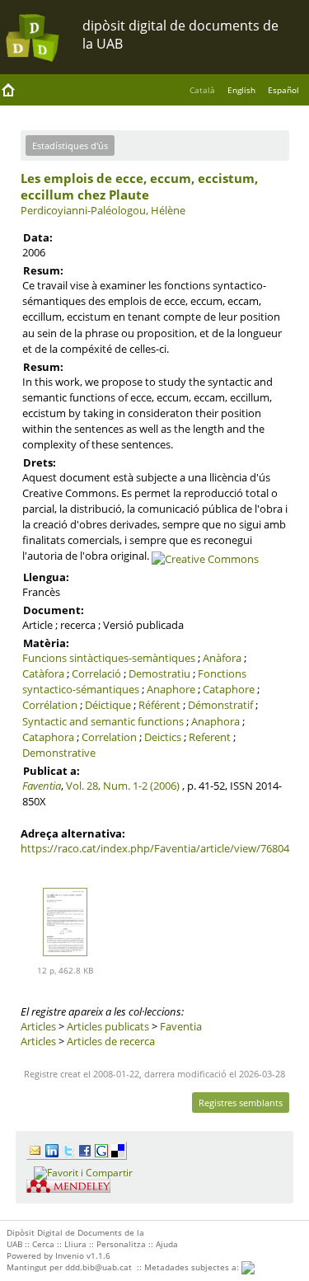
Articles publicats (108, 1026)
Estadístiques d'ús (70, 145)
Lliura (75, 1244)
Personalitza (121, 1244)
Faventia (41, 785)
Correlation (109, 737)
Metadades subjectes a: (192, 1267)
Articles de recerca (111, 1041)
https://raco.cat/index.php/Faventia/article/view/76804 (155, 848)
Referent (210, 737)
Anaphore (171, 689)
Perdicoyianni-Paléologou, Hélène (103, 210)
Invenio (69, 1255)
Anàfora (222, 657)
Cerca (43, 1244)
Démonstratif (220, 704)
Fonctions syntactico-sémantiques (134, 681)
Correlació (96, 673)
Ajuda (167, 1244)
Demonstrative (59, 752)
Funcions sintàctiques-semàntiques (108, 657)
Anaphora (215, 721)
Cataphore (229, 689)
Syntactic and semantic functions (103, 721)
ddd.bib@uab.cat (98, 1267)
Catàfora (43, 673)
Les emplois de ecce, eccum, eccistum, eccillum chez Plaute (139, 186)
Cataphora (48, 737)
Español (283, 90)
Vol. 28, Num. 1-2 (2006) (123, 785)
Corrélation (49, 704)
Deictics (162, 737)
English (241, 90)
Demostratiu (159, 673)
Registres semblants (241, 1102)
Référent (159, 704)
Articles (38, 1026)
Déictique (108, 704)
